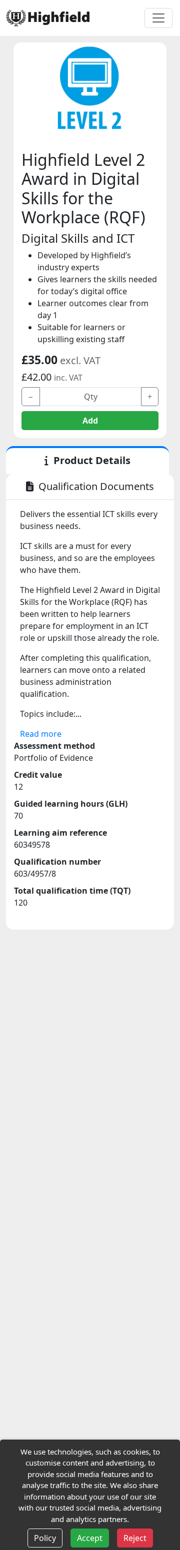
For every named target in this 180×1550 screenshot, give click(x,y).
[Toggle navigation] (158, 18)
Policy (45, 1538)
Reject (135, 1538)
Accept (89, 1538)
